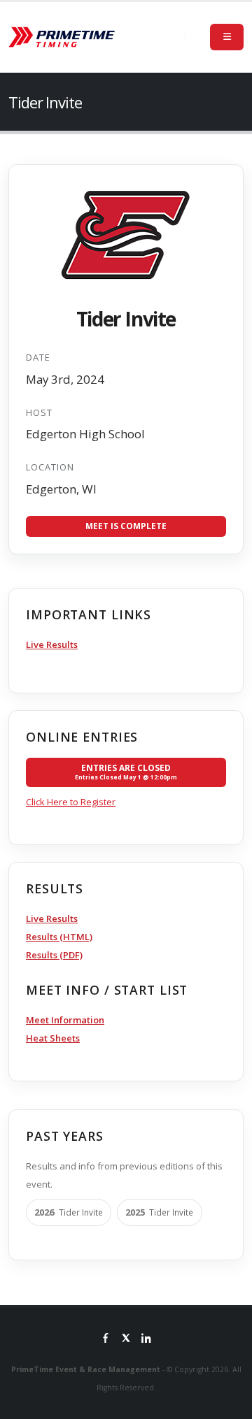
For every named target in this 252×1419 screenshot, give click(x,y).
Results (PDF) (54, 955)
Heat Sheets (53, 1038)
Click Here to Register (70, 801)
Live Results (52, 644)
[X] (126, 1339)
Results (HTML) (59, 936)
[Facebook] (105, 1339)
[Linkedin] (146, 1339)
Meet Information (65, 1020)
